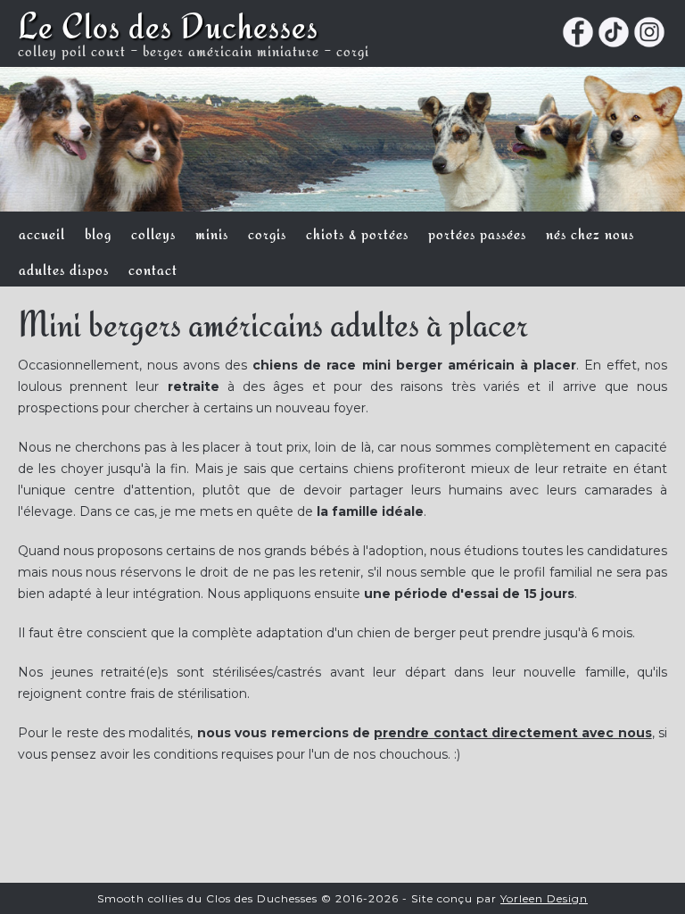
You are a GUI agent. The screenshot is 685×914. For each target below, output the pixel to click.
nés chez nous (590, 232)
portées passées (477, 232)
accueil (42, 232)
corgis (267, 232)
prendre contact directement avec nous (512, 733)
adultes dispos (64, 267)
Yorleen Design (544, 898)
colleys (153, 232)
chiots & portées (357, 232)
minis (211, 232)
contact (152, 267)
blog (98, 232)
